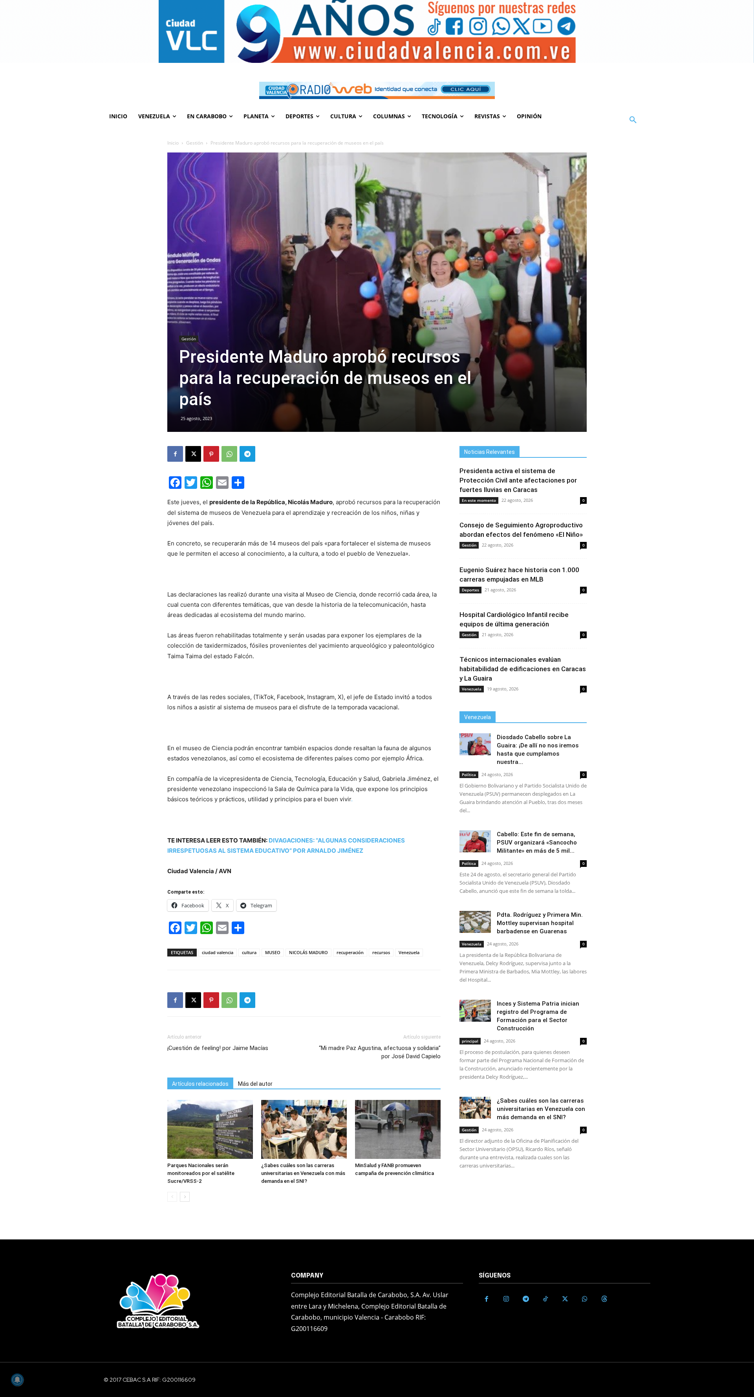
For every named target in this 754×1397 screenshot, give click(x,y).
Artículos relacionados (200, 1084)
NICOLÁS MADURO (308, 952)
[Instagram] (506, 1299)
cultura (249, 952)
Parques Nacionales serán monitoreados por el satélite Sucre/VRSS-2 (200, 1173)
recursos (381, 952)
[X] (193, 454)
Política (469, 774)
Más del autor (255, 1084)
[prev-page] (172, 1197)
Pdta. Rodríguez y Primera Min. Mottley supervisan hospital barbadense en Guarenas (540, 923)
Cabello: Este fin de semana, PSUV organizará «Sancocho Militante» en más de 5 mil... (537, 842)
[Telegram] (247, 454)
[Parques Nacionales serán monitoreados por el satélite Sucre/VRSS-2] (210, 1129)
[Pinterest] (211, 454)
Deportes (470, 590)
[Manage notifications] (17, 1379)
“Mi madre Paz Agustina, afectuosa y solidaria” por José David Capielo (380, 1052)
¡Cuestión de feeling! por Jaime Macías (217, 1048)
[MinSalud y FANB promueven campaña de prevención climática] (398, 1129)
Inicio (173, 143)
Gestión (194, 143)
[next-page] (185, 1197)
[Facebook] (175, 454)
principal (470, 1041)
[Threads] (604, 1299)
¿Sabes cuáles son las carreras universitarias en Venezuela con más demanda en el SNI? (303, 1173)
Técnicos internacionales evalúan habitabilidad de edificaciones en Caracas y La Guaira (522, 668)
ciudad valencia (217, 952)
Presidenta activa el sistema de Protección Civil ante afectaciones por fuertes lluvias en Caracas (518, 480)
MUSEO (272, 952)
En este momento (479, 500)
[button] (633, 120)
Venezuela (409, 952)
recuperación (350, 952)
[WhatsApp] (229, 454)
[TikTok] (545, 1299)
